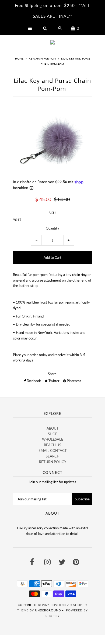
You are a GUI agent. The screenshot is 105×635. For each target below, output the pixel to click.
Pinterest (73, 381)
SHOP (52, 434)
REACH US (52, 445)
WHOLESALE (52, 439)
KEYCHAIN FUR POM (42, 58)
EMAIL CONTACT (52, 450)
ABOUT (53, 428)
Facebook (33, 381)
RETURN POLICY (52, 462)
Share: (52, 374)
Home (19, 58)
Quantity (52, 228)
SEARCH (53, 456)
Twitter (54, 381)
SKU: (53, 213)
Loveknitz (60, 605)
